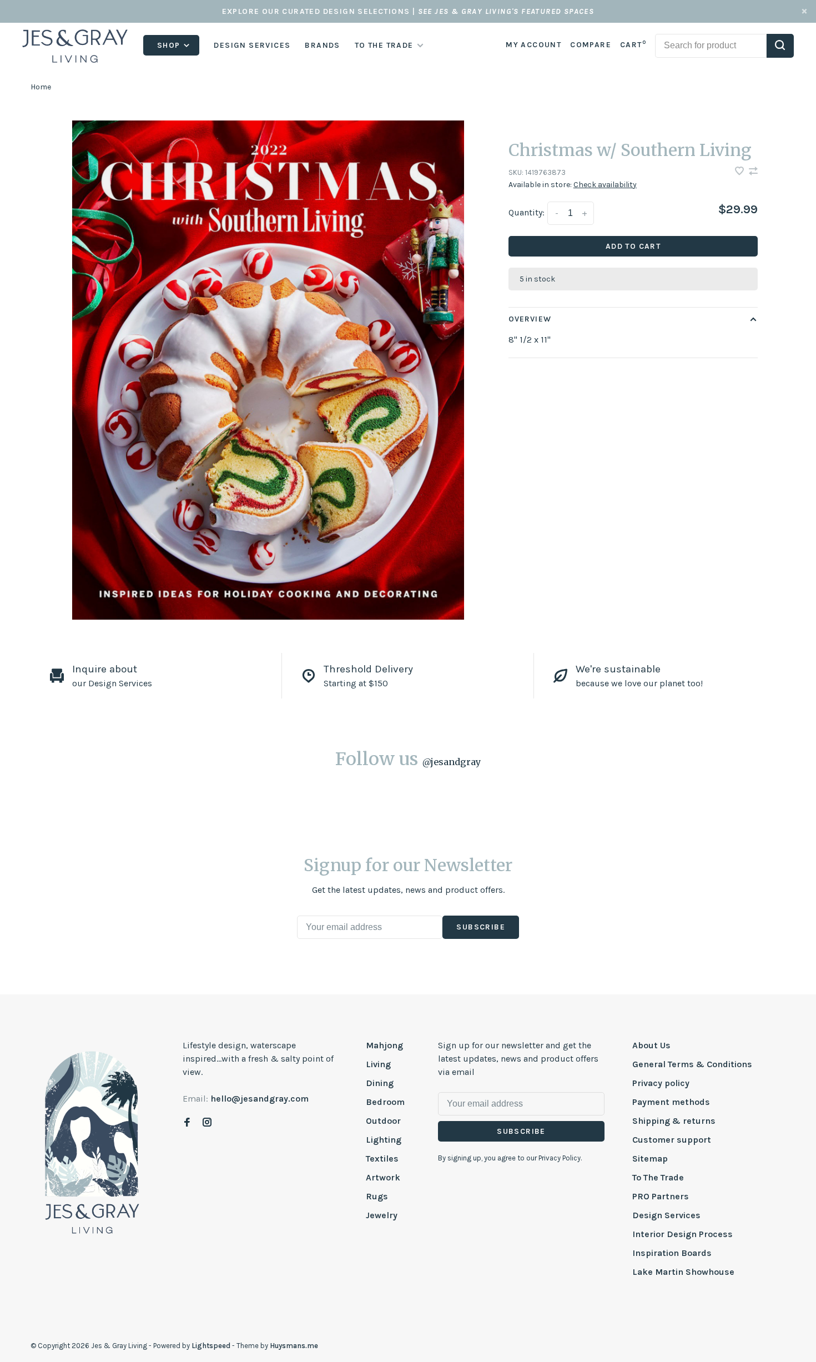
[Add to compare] (753, 172)
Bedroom (385, 1102)
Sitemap (650, 1158)
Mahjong (384, 1045)
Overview (529, 319)
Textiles (382, 1158)
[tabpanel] (268, 370)
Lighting (383, 1139)
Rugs (377, 1196)
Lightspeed (211, 1345)
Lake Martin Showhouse (683, 1271)
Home (41, 87)
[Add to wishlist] (740, 172)
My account (533, 44)
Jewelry (381, 1215)
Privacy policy (660, 1083)
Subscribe (480, 927)
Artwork (383, 1177)
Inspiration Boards (672, 1253)
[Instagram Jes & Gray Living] (207, 1123)
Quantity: (526, 212)
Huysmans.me (294, 1345)
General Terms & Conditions (692, 1064)
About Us (651, 1045)
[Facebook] (187, 1123)
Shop (170, 45)
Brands (322, 45)
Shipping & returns (674, 1120)
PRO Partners (660, 1196)
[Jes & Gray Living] (92, 1141)
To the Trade (384, 45)
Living (378, 1064)
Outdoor (383, 1120)
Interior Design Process (682, 1234)
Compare (590, 44)
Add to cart (633, 246)
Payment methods (671, 1102)
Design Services (252, 45)
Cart (633, 44)
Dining (380, 1083)
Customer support (671, 1139)
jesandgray (451, 761)
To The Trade (658, 1177)
